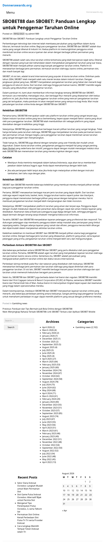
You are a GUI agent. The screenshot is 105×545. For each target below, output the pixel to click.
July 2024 (46, 384)
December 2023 (49, 404)
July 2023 (46, 419)
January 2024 (48, 401)
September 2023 (50, 413)
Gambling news (19, 303)
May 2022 (46, 459)
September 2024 (50, 379)
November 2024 (50, 373)
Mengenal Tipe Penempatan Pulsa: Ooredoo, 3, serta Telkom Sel (29, 507)
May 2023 (46, 424)
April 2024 (47, 393)
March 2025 (48, 361)
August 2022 (48, 450)
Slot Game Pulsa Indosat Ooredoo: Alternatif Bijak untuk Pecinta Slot (29, 497)
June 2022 (47, 456)
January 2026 (48, 335)
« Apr (64, 510)
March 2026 (48, 330)
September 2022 (50, 447)
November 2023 (50, 407)
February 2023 (49, 433)
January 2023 (48, 436)
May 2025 (46, 356)
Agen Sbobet (9, 148)
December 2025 (49, 338)
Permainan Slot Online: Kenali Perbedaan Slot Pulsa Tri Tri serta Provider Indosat (30, 518)
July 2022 (46, 453)
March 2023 (48, 430)
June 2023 (47, 422)
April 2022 (47, 462)
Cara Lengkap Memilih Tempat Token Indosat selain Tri (28, 529)
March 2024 (48, 396)
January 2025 (48, 367)
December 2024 (49, 370)
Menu (10, 12)
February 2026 (49, 332)
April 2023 (47, 427)
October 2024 (48, 376)
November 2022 (50, 442)
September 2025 (50, 344)
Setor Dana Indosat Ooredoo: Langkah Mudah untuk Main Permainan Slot (30, 487)
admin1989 (33, 33)
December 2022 (49, 439)
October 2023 (48, 410)
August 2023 (48, 416)
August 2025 (48, 347)
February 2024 (49, 399)
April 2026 (47, 327)
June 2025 (47, 353)
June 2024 (47, 387)
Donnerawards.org (17, 5)
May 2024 (46, 390)
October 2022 (48, 445)
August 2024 (48, 381)
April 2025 (47, 358)
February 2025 (49, 364)
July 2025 (46, 350)
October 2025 (48, 341)
